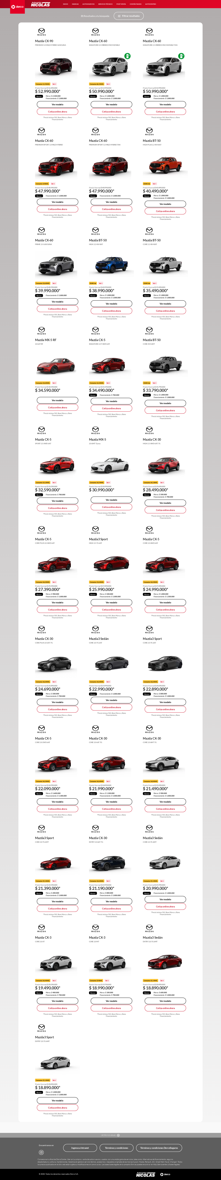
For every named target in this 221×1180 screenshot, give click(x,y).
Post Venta (121, 4)
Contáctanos (135, 4)
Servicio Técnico (105, 4)
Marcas (75, 4)
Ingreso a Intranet (80, 1147)
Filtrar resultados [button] (131, 15)
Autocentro (150, 4)
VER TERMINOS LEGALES (108, 1135)
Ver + (54, 84)
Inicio (65, 4)
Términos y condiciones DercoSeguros (159, 1147)
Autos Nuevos (88, 4)
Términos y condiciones (116, 1147)
